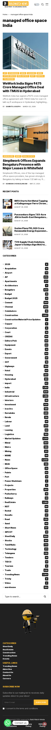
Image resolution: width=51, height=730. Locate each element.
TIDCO (26, 562)
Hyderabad (13, 73)
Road (26, 519)
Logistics (26, 434)
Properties (26, 489)
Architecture (26, 285)
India (23, 73)
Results (26, 515)
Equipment (26, 345)
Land (26, 426)
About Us (7, 675)
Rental (40, 76)
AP (5, 73)
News (40, 73)
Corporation (26, 328)
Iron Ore (26, 409)
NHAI (26, 464)
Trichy (26, 579)
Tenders (26, 557)
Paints (26, 472)
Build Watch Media (37, 719)
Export (26, 353)
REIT (33, 76)
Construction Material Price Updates (26, 319)
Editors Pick (26, 341)
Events (26, 349)
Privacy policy (28, 725)
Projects (26, 485)
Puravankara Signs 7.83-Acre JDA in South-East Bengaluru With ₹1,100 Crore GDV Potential (30, 218)
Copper (26, 324)
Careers (7, 678)
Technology (26, 549)
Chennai (26, 307)
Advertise (7, 669)
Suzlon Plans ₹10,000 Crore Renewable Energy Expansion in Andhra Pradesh (30, 231)
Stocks (26, 540)
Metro (26, 447)
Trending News (26, 574)
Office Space (9, 76)
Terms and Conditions (11, 725)
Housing (26, 375)
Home (5, 14)
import (26, 383)
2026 (26, 264)
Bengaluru (8, 156)
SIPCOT (26, 532)
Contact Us (8, 672)
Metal (26, 443)
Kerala (26, 417)
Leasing (31, 73)
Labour (26, 421)
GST (26, 362)
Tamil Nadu (26, 545)
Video (26, 583)
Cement (26, 302)
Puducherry (26, 494)
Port (26, 477)
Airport (26, 273)
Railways (26, 498)
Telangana (9, 79)
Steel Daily (26, 536)
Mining (26, 451)
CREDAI (26, 336)
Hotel (26, 370)
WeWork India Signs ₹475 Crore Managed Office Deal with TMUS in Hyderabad (23, 87)
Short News (26, 528)
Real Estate (23, 76)
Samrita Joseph (13, 106)
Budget (26, 294)
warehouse (26, 587)
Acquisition (26, 268)
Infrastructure (26, 396)
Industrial (26, 392)
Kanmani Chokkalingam (16, 184)
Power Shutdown (26, 481)
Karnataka (26, 413)
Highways (26, 366)
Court (26, 332)
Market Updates (26, 438)
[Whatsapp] (7, 723)
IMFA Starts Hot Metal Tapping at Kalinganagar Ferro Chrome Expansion (31, 203)
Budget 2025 (26, 298)
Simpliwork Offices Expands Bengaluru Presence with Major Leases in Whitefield (24, 164)
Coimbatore (26, 311)
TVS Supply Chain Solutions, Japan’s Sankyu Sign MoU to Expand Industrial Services (29, 245)
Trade (26, 570)
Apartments (26, 281)
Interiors (26, 400)
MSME (26, 455)
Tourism (26, 566)
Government (26, 358)
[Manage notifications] (44, 724)
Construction (26, 315)
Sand (26, 523)
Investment (26, 404)
